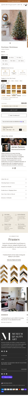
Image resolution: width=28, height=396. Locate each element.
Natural (7, 82)
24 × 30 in (21, 61)
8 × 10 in (11, 57)
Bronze (16, 80)
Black (21, 80)
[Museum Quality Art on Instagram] (4, 352)
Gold (9, 80)
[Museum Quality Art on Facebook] (2, 352)
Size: (4, 54)
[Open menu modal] (2, 4)
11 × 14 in (19, 57)
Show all (15, 94)
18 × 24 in (12, 61)
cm (23, 129)
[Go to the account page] (24, 4)
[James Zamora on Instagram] (15, 168)
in (20, 129)
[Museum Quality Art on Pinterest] (7, 352)
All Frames (4, 80)
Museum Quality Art (13, 385)
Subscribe (24, 369)
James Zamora (5, 49)
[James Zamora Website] (13, 168)
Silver (13, 80)
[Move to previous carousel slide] (2, 301)
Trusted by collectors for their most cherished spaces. (22, 227)
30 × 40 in (5, 64)
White (3, 82)
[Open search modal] (21, 4)
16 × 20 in (5, 61)
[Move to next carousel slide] (26, 301)
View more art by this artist (18, 149)
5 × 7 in (4, 57)
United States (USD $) (7, 383)
